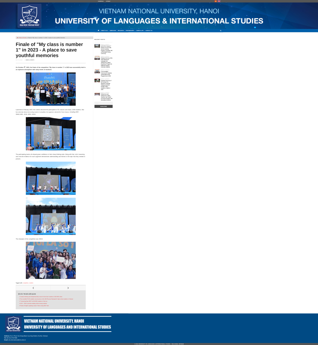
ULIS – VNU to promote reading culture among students (33, 303)
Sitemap (108, 1)
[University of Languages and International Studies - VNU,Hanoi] (159, 15)
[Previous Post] (33, 287)
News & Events (23, 37)
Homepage (101, 1)
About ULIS (104, 30)
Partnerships (130, 30)
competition (25, 283)
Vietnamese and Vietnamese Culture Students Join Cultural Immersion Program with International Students (106, 97)
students (31, 283)
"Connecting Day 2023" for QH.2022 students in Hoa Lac (33, 301)
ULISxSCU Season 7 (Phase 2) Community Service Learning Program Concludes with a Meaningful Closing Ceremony (106, 49)
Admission (113, 30)
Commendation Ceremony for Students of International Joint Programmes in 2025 (106, 74)
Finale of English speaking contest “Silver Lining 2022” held (34, 305)
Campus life (140, 30)
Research (121, 30)
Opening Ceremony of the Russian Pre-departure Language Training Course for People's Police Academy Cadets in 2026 (106, 85)
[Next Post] (68, 287)
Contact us (149, 30)
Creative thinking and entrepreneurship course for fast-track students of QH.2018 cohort (41, 296)
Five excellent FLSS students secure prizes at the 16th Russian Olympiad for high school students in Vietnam (46, 299)
